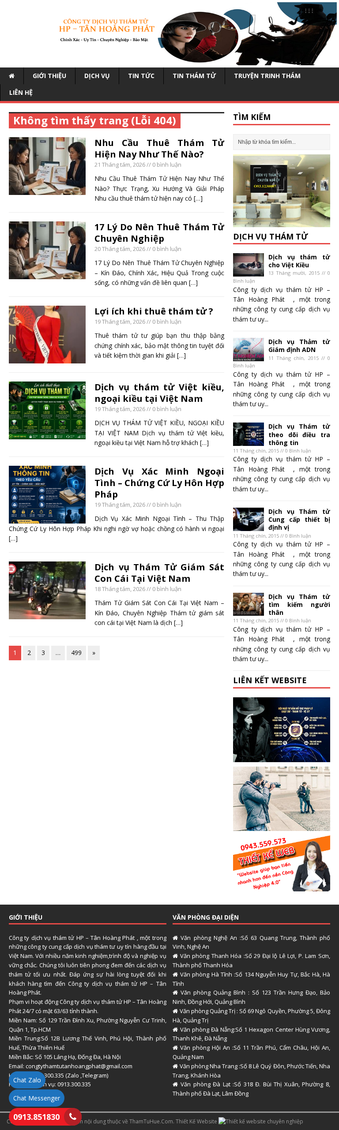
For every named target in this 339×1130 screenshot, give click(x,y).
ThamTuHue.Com (151, 1121)
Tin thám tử (194, 75)
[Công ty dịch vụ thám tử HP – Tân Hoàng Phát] (169, 60)
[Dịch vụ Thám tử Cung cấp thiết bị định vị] (248, 525)
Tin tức (141, 75)
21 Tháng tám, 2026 (119, 164)
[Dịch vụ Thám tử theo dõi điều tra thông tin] (248, 441)
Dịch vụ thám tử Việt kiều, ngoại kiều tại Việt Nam (159, 392)
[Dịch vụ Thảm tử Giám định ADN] (248, 356)
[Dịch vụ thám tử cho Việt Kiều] (248, 271)
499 (76, 652)
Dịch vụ (97, 75)
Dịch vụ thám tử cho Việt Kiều (299, 261)
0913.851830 (36, 1116)
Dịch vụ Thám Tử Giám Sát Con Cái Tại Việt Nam (159, 572)
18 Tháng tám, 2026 (119, 589)
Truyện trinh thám (267, 75)
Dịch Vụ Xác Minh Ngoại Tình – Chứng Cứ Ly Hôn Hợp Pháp (159, 482)
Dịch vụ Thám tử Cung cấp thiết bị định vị (299, 519)
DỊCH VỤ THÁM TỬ (270, 236)
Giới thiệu (49, 75)
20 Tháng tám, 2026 (119, 249)
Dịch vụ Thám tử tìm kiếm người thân (299, 604)
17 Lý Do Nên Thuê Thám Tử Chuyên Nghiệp (159, 232)
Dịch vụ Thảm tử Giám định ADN (299, 345)
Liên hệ (21, 92)
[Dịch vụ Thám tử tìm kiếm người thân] (248, 610)
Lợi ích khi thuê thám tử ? (153, 311)
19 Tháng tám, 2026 (119, 322)
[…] (198, 198)
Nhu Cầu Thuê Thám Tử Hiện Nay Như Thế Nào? (159, 148)
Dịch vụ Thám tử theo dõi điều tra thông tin (299, 434)
